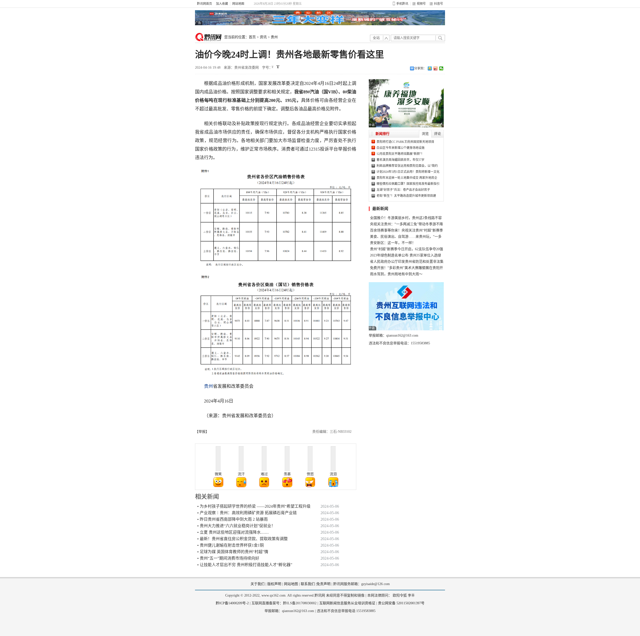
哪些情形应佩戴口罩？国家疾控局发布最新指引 (408, 184)
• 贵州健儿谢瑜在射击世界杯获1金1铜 (230, 545)
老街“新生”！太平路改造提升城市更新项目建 (406, 196)
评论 (437, 134)
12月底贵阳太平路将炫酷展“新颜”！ (400, 154)
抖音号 (438, 3)
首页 (252, 37)
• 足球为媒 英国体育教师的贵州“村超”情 (232, 552)
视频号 (421, 3)
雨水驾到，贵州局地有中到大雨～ (396, 274)
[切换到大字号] (278, 66)
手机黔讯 (402, 3)
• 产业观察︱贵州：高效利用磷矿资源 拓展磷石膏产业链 (247, 513)
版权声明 (274, 584)
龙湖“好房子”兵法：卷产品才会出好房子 (403, 190)
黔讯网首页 (204, 3)
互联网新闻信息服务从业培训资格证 (347, 603)
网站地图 (238, 3)
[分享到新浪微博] (436, 68)
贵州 (274, 37)
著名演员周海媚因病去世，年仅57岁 (400, 160)
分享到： (420, 68)
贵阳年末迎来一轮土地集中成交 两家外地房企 (406, 178)
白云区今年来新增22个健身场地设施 (400, 148)
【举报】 (202, 431)
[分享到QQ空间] (430, 68)
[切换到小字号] (272, 67)
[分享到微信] (441, 68)
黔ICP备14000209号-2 (232, 603)
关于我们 (257, 584)
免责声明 (323, 584)
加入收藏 (222, 3)
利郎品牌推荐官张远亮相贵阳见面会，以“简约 (407, 166)
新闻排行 (383, 134)
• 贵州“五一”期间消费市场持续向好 (228, 558)
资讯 (263, 37)
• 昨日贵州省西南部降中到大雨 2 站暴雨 (232, 519)
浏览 (425, 134)
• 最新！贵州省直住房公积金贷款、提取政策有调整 (242, 539)
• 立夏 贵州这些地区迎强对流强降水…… (233, 532)
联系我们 (308, 584)
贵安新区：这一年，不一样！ (393, 243)
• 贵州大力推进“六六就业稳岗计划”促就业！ (236, 526)
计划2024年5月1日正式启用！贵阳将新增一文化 (408, 172)
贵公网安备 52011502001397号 (401, 603)
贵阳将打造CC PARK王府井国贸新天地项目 (405, 142)
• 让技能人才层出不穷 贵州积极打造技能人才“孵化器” (244, 565)
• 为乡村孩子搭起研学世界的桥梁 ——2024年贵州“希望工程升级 (253, 506)
